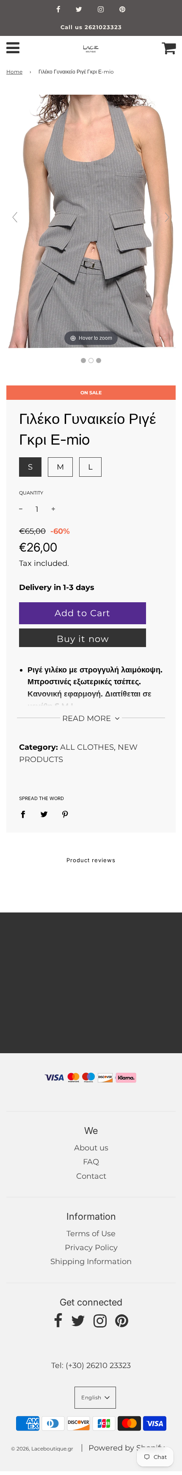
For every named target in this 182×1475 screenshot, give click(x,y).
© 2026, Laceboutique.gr (42, 1448)
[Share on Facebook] (26, 814)
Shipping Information (91, 1261)
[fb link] (58, 10)
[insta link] (101, 10)
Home (14, 71)
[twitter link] (79, 10)
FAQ (91, 1161)
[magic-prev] (14, 217)
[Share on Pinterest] (65, 814)
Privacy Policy (91, 1247)
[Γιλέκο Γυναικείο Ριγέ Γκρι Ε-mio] (83, 360)
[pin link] (122, 10)
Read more (87, 718)
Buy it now (83, 639)
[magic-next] (167, 217)
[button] (95, 1398)
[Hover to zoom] (91, 221)
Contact (91, 1176)
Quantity (31, 493)
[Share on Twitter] (44, 814)
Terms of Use (91, 1233)
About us (91, 1148)
